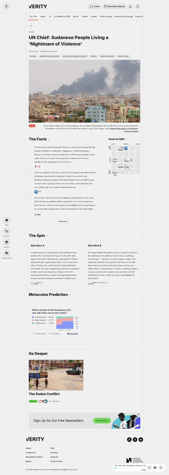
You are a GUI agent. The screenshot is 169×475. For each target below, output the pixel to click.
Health (94, 16)
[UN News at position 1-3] (114, 160)
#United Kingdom (107, 56)
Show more (63, 221)
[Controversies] (6, 253)
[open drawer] (6, 6)
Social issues (140, 16)
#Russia (94, 56)
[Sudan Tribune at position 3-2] (126, 165)
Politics (85, 16)
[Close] (138, 414)
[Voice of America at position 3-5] (126, 148)
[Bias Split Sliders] (6, 231)
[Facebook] (135, 440)
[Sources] (6, 242)
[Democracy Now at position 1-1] (114, 171)
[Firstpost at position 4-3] (131, 160)
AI (50, 16)
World (75, 16)
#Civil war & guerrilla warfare (75, 56)
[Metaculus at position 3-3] (126, 160)
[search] (137, 6)
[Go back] (31, 26)
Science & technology (123, 16)
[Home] (6, 220)
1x (149, 467)
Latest (42, 16)
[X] (129, 440)
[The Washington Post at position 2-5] (120, 148)
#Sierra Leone (123, 56)
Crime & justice (106, 16)
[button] (120, 165)
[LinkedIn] (141, 440)
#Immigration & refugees (49, 56)
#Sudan (33, 56)
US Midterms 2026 (62, 16)
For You (33, 16)
